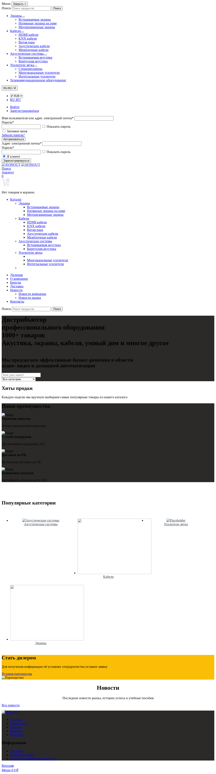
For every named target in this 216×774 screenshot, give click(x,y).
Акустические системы (27, 53)
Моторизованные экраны (37, 27)
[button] (6, 168)
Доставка (16, 286)
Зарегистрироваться (16, 160)
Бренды (15, 282)
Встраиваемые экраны (35, 19)
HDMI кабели (28, 34)
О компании (19, 278)
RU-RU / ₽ (9, 88)
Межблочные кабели (34, 50)
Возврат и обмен (22, 755)
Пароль (8, 122)
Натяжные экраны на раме (38, 23)
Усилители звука (22, 65)
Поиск (6, 8)
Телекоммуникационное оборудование (38, 80)
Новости (16, 290)
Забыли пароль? (13, 135)
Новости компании (32, 294)
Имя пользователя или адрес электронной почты (38, 118)
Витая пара (27, 42)
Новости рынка (30, 297)
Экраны (16, 15)
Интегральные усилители (37, 76)
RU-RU (15, 100)
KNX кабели (28, 38)
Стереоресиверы (30, 69)
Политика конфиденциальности (33, 758)
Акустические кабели (34, 46)
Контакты (17, 301)
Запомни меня (17, 131)
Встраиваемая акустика (35, 57)
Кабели (15, 31)
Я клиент (13, 156)
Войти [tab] (14, 107)
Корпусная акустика (33, 61)
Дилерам (16, 275)
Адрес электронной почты (22, 143)
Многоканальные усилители (39, 72)
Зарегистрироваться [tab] (24, 111)
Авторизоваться (13, 139)
